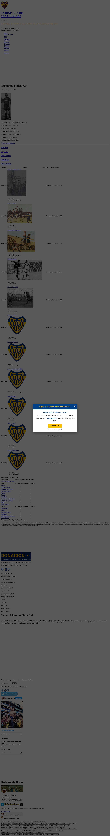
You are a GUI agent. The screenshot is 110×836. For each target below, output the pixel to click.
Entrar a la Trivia (55, 425)
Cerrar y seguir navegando (55, 429)
